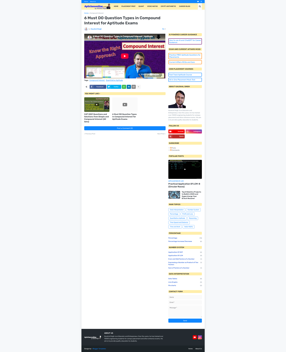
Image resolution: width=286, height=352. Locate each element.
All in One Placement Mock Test (182, 80)
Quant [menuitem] (141, 6)
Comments (175, 150)
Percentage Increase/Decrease (185, 241)
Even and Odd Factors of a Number (185, 259)
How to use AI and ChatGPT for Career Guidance (185, 41)
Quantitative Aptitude (114, 80)
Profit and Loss (187, 214)
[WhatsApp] (124, 87)
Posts (173, 148)
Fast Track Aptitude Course (180, 75)
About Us (93, 1)
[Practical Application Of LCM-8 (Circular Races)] (185, 169)
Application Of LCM (185, 255)
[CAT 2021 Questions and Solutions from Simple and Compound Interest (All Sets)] (96, 104)
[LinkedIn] (129, 87)
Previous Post (90, 134)
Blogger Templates (99, 349)
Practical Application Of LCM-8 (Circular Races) (184, 185)
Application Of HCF (185, 252)
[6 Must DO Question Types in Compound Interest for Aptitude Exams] (125, 104)
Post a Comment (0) (125, 128)
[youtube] (198, 1)
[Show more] (138, 87)
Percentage (174, 214)
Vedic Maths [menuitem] (152, 6)
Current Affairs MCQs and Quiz (182, 62)
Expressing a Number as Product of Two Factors (185, 264)
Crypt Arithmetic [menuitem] (168, 6)
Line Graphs (185, 282)
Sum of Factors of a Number (185, 268)
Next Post (160, 134)
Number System (193, 210)
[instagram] (201, 1)
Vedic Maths (188, 227)
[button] (200, 6)
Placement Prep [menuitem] (128, 6)
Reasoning (193, 218)
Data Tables (185, 279)
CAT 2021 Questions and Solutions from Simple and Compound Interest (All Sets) (96, 118)
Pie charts (185, 285)
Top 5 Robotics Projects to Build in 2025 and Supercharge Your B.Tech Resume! (191, 195)
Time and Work (175, 227)
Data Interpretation (177, 210)
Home (86, 1)
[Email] (133, 87)
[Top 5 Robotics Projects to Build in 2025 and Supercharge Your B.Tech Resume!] (174, 195)
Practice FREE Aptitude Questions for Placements (184, 56)
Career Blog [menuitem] (184, 6)
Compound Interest (96, 13)
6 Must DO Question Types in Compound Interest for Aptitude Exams (124, 116)
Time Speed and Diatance (179, 222)
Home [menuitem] (116, 6)
